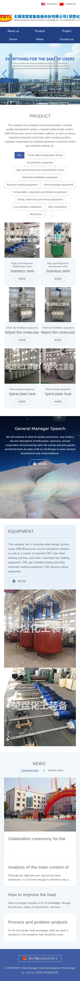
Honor (13, 39)
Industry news (55, 770)
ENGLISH (52, 4)
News (39, 39)
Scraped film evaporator (40, 162)
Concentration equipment (28, 206)
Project (66, 31)
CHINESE (70, 4)
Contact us (67, 39)
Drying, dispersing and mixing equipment (40, 199)
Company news (30, 770)
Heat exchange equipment (58, 184)
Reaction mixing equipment (22, 184)
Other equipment (57, 206)
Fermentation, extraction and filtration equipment (40, 192)
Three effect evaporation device (45, 155)
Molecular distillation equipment (40, 177)
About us (13, 31)
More (22, 278)
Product (40, 31)
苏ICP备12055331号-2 (42, 958)
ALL (19, 155)
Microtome (36, 214)
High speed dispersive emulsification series (40, 170)
